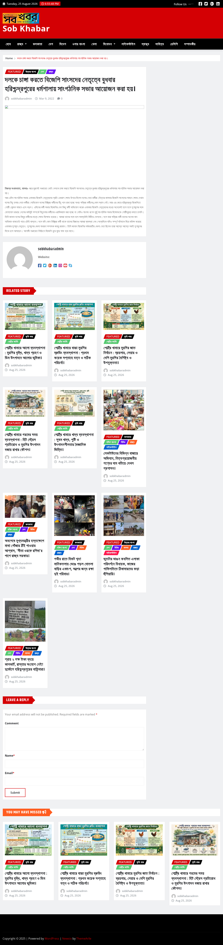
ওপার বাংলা (78, 44)
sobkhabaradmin (21, 98)
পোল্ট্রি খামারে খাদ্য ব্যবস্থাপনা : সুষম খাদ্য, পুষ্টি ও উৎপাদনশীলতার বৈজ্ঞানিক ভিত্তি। (74, 442)
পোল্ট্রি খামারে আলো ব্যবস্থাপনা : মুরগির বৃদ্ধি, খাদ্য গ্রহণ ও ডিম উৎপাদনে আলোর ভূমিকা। (25, 353)
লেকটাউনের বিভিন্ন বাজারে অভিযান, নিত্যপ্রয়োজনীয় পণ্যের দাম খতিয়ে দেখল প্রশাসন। (120, 461)
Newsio (67, 938)
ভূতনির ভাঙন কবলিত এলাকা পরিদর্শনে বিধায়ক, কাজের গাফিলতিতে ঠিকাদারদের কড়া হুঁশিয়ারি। (121, 566)
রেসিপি (174, 44)
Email (9, 773)
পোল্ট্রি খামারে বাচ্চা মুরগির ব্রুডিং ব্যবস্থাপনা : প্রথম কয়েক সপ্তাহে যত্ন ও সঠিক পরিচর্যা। (72, 355)
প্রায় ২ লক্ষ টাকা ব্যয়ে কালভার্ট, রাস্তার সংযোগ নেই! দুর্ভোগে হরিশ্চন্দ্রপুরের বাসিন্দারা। (25, 664)
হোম (8, 44)
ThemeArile (83, 938)
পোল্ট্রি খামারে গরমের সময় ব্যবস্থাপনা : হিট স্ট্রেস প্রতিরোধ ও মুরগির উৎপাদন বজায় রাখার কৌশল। (22, 442)
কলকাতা (37, 44)
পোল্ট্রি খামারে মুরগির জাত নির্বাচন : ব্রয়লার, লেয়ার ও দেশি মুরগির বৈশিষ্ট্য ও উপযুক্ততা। (120, 355)
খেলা (94, 44)
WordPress (52, 938)
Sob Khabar (26, 28)
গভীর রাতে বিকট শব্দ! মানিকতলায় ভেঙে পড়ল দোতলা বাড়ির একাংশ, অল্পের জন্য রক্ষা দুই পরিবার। (74, 566)
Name (10, 756)
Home (9, 58)
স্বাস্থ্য (145, 44)
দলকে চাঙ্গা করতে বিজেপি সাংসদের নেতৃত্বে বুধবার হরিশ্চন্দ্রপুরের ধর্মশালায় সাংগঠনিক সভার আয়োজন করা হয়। (62, 58)
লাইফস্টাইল (128, 44)
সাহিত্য (159, 44)
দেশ (51, 44)
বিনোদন (108, 44)
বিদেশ (62, 44)
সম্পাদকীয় (189, 44)
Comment (12, 723)
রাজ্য (20, 44)
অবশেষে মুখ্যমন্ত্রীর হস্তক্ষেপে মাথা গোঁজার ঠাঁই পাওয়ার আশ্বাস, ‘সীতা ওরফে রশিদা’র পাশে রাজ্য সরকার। (24, 548)
